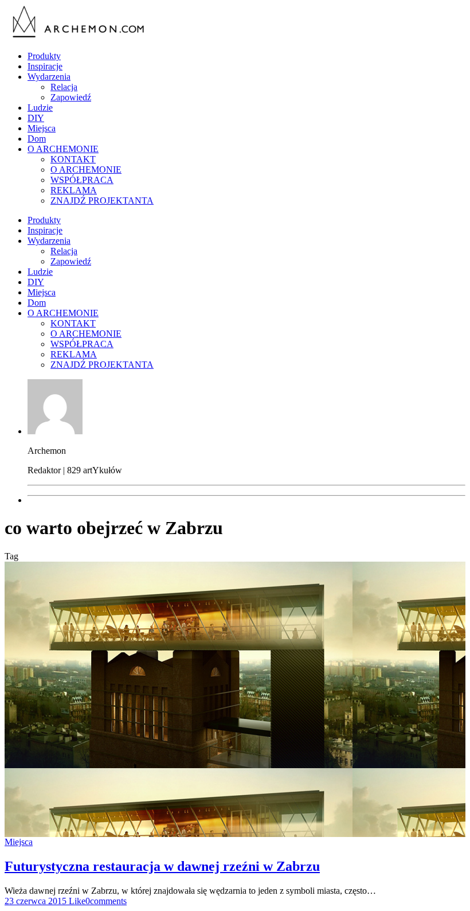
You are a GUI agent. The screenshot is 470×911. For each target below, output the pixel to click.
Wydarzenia (49, 76)
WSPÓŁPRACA (81, 180)
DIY (36, 118)
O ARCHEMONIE (63, 149)
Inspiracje (45, 66)
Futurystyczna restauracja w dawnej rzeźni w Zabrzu (162, 866)
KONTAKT (73, 159)
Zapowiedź (70, 97)
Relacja (63, 87)
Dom (37, 138)
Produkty (44, 56)
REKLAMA (73, 190)
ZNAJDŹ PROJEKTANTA (102, 200)
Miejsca (42, 128)
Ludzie (40, 107)
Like (75, 901)
